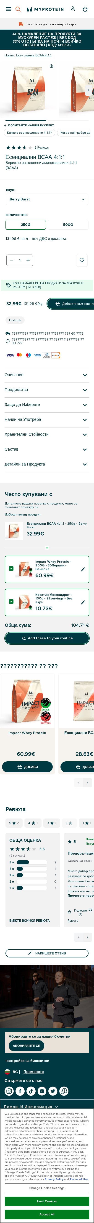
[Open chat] (63, 1091)
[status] (20, 260)
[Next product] (87, 782)
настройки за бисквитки (27, 1061)
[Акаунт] (73, 9)
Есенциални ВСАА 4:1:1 (34, 55)
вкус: (10, 190)
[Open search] (18, 9)
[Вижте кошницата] (85, 9)
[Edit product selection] (83, 569)
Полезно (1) (80, 912)
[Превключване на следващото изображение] (88, 90)
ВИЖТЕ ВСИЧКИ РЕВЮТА (29, 920)
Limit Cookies (47, 1201)
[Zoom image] (51, 66)
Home (9, 55)
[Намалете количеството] (12, 260)
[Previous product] (78, 782)
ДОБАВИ (31, 767)
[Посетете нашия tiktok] (31, 1091)
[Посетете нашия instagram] (9, 1091)
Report (73, 920)
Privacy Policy (54, 1179)
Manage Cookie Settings (47, 1188)
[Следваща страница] (87, 937)
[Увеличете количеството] (28, 260)
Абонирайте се (26, 1046)
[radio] (25, 225)
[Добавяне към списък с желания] (82, 260)
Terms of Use (79, 1179)
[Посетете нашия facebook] (20, 1091)
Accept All (46, 1214)
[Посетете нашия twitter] (52, 1091)
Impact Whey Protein (27, 733)
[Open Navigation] (8, 9)
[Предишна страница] (78, 937)
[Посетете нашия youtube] (42, 1091)
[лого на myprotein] (45, 9)
